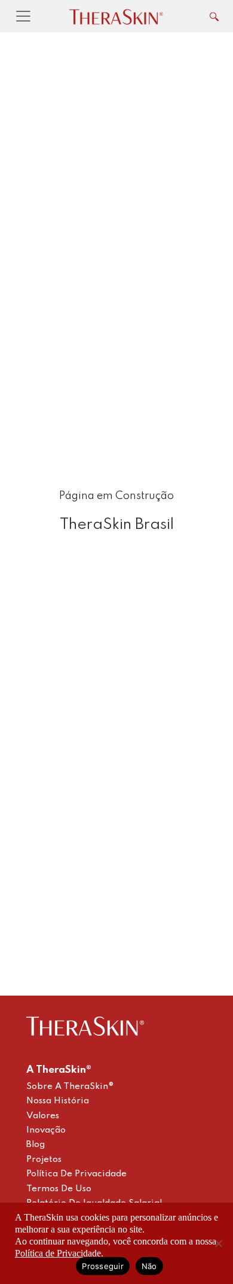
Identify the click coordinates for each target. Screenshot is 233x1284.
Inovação (46, 1130)
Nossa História (57, 1101)
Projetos (44, 1159)
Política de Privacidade (76, 1174)
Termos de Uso (58, 1189)
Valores (42, 1116)
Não (149, 1266)
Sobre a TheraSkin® (70, 1086)
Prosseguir (103, 1266)
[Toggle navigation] (23, 16)
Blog (35, 1144)
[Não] (218, 1243)
